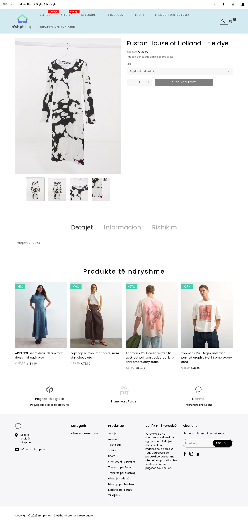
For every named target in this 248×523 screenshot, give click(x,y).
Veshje (112, 433)
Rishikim (164, 227)
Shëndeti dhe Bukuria (121, 461)
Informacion (122, 227)
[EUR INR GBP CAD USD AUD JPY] (8, 4)
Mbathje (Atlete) (118, 478)
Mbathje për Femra (120, 490)
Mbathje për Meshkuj (121, 484)
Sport (111, 456)
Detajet (82, 227)
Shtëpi (112, 450)
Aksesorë (113, 439)
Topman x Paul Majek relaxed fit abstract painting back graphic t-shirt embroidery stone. (150, 357)
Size (129, 64)
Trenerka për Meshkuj (121, 473)
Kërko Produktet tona (84, 433)
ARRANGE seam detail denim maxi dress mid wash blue (39, 355)
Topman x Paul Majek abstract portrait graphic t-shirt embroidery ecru (206, 357)
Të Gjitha (114, 495)
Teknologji (114, 445)
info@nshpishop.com (34, 449)
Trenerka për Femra (120, 467)
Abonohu (222, 443)
